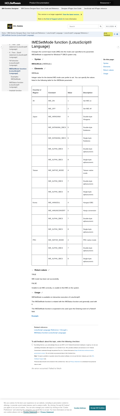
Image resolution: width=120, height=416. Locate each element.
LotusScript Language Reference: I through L (51, 330)
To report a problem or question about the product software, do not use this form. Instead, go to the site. (64, 357)
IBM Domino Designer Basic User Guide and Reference (40, 8)
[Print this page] (117, 34)
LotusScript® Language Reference (76, 33)
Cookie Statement (30, 412)
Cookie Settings (80, 408)
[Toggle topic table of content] (118, 47)
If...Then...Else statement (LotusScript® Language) (18, 47)
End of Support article (54, 19)
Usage (105, 73)
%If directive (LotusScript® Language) (14, 63)
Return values (108, 70)
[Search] (100, 26)
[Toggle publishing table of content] (2, 47)
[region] (60, 407)
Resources (104, 3)
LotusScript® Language (55, 33)
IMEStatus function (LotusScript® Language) (16, 85)
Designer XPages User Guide (71, 8)
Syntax (105, 63)
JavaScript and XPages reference (95, 8)
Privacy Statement (75, 361)
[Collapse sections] (115, 34)
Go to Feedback (107, 34)
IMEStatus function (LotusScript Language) (50, 333)
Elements (106, 67)
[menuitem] (40, 9)
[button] (8, 45)
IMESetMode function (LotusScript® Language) (18, 35)
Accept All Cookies (98, 408)
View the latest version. (71, 14)
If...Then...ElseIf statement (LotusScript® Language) (18, 55)
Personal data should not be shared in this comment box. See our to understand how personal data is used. (65, 363)
